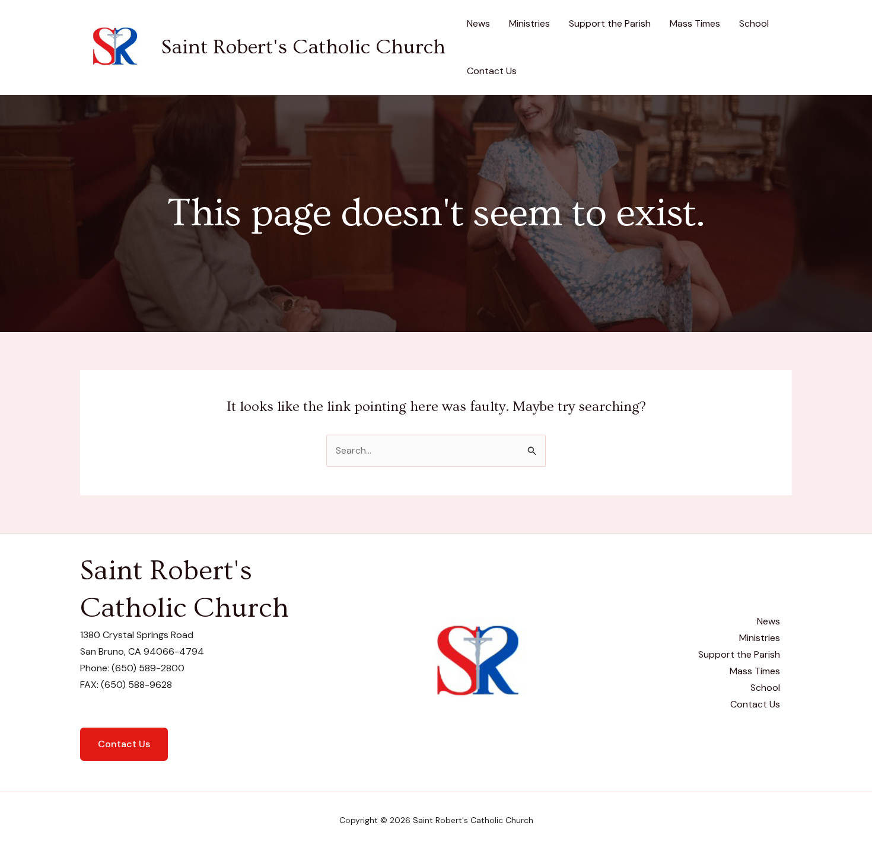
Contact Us (492, 71)
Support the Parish (610, 23)
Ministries (529, 23)
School (754, 23)
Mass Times (695, 23)
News (478, 23)
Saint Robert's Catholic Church (303, 47)
